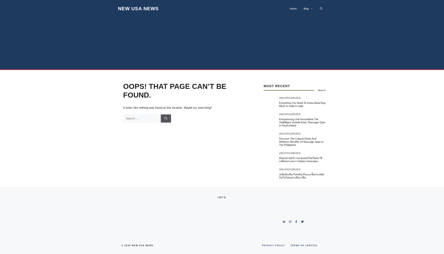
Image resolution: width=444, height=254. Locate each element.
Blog (306, 8)
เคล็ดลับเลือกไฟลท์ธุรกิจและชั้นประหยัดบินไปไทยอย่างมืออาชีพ (301, 176)
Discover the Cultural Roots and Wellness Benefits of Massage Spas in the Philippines (301, 141)
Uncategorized (290, 98)
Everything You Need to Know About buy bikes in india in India (302, 104)
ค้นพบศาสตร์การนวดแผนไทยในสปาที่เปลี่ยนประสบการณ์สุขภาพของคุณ (300, 160)
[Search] (166, 118)
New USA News (138, 8)
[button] (321, 8)
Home (293, 8)
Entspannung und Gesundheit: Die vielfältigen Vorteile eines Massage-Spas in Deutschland (302, 122)
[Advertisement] (222, 43)
